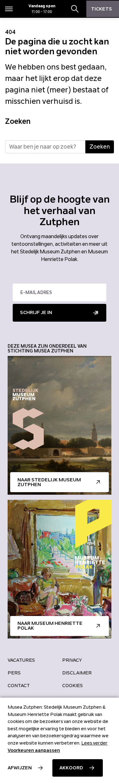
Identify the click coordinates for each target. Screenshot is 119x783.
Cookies (72, 685)
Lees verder (94, 743)
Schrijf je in (36, 312)
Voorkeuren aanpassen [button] (34, 750)
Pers (14, 673)
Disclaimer (77, 673)
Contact (19, 685)
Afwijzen (20, 768)
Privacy (72, 660)
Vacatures (21, 660)
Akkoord (71, 768)
